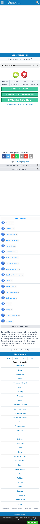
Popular (8, 358)
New (16, 358)
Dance (20, 400)
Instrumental (20, 443)
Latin (20, 452)
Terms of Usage (5, 508)
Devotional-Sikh (20, 413)
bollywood (25, 162)
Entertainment (20, 426)
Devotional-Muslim (20, 417)
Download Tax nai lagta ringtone (20, 94)
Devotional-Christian (20, 404)
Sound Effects (20, 495)
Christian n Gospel (20, 383)
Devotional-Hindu (20, 409)
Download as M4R (19, 100)
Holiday (20, 439)
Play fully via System (20, 89)
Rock (20, 486)
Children (20, 378)
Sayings (35, 81)
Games (20, 430)
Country (20, 396)
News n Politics (20, 460)
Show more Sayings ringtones (18, 165)
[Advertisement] (20, 26)
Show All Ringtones (20, 326)
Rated (24, 358)
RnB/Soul (20, 478)
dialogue (18, 162)
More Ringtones (20, 218)
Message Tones (20, 456)
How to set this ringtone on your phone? (20, 104)
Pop (20, 473)
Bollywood (20, 374)
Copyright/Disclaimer (17, 508)
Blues (20, 370)
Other (20, 465)
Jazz (20, 447)
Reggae (20, 482)
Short (31, 358)
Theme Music (20, 499)
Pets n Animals (20, 469)
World (20, 504)
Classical (20, 387)
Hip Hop (20, 435)
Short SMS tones (19, 169)
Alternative (20, 365)
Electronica (20, 422)
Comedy (20, 391)
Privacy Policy (28, 508)
